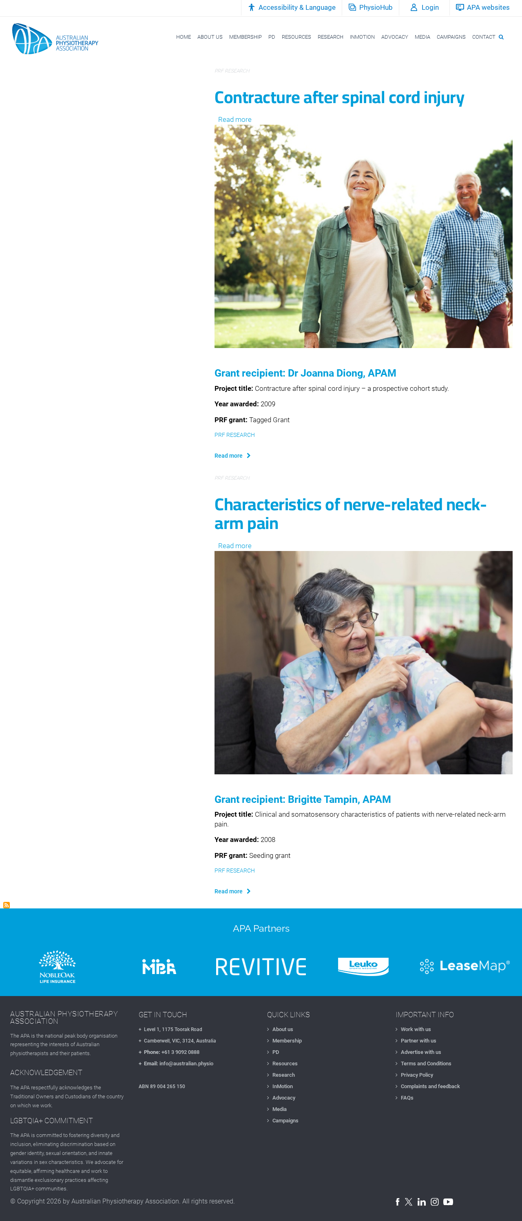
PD (271, 37)
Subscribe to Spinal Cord (6, 905)
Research (283, 1075)
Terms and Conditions (426, 1063)
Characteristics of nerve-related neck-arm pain (351, 513)
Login (430, 7)
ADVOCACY (394, 37)
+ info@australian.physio (176, 1063)
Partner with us (418, 1041)
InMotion (282, 1086)
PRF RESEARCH (232, 71)
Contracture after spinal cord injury (339, 97)
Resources (285, 1063)
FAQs (407, 1098)
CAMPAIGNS (451, 37)
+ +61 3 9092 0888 (169, 1052)
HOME (183, 37)
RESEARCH (330, 37)
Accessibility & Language (297, 7)
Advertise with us (421, 1052)
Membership (287, 1041)
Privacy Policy (417, 1075)
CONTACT (483, 37)
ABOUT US (210, 37)
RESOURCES (296, 37)
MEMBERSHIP (245, 37)
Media (279, 1109)
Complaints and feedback (430, 1086)
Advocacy (283, 1098)
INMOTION (362, 37)
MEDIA (422, 37)
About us (282, 1029)
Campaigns (285, 1120)
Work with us (416, 1029)
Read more (235, 119)
